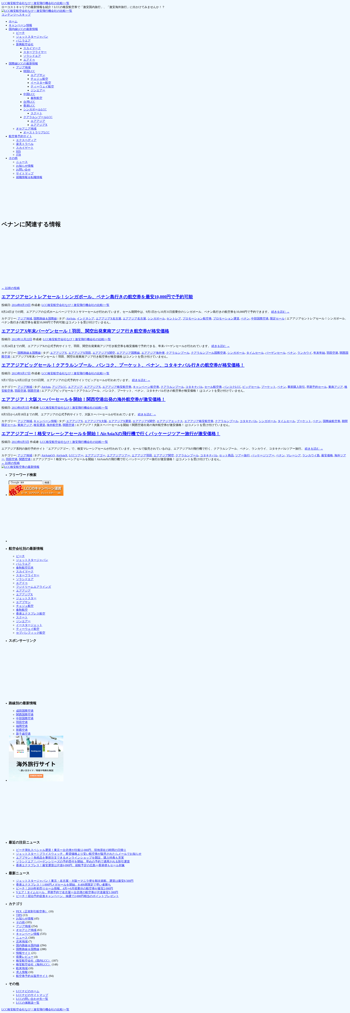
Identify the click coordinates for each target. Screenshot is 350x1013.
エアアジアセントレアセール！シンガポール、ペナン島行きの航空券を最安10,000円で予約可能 (97, 296)
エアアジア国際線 (128, 352)
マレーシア (293, 455)
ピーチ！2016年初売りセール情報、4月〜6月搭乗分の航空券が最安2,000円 (64, 888)
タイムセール (255, 352)
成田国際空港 (25, 710)
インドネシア (85, 318)
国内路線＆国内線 (27, 945)
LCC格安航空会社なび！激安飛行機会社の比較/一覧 (35, 3)
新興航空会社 (25, 44)
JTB (18, 154)
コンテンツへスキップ (16, 14)
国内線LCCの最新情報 (23, 29)
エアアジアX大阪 (95, 421)
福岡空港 (22, 726)
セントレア (173, 318)
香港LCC (29, 105)
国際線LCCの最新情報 (23, 63)
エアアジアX (39, 124)
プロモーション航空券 (197, 318)
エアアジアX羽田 (79, 352)
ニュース (22, 161)
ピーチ (20, 32)
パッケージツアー (263, 455)
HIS (18, 151)
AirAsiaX (61, 455)
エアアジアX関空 (103, 352)
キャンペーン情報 (20, 25)
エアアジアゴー (95, 455)
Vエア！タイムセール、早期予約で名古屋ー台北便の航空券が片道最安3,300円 (67, 892)
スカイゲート (25, 147)
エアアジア (38, 120)
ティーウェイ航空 (42, 86)
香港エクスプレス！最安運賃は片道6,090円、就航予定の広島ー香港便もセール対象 (70, 865)
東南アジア (335, 386)
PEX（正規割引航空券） (32, 911)
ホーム (13, 21)
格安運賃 (39, 424)
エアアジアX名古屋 (108, 318)
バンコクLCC (232, 386)
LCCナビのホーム (27, 991)
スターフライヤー (35, 52)
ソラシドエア (32, 55)
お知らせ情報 (25, 165)
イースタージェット (29, 625)
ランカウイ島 (311, 455)
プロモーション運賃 (226, 318)
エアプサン (38, 75)
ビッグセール (251, 386)
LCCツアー (76, 455)
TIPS (19, 915)
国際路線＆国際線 (45, 318)
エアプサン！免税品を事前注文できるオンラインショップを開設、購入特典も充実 (70, 857)
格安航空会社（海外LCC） (33, 964)
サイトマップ (25, 173)
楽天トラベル (25, 143)
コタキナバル (194, 386)
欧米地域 (22, 968)
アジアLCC (59, 386)
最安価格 (327, 455)
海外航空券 (54, 424)
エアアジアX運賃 (119, 421)
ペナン (245, 318)
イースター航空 (41, 82)
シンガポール (156, 318)
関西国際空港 (25, 714)
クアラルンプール (177, 352)
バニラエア (23, 40)
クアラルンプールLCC (37, 117)
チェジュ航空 (39, 78)
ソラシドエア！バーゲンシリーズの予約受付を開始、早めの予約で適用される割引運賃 (73, 861)
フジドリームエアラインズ (33, 586)
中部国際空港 (260, 318)
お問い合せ (23, 169)
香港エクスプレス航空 (30, 613)
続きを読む (280, 311)
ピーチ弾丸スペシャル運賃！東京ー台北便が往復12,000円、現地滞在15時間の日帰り (71, 850)
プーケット (268, 386)
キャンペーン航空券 (146, 386)
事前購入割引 (296, 386)
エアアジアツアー (118, 455)
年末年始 (319, 352)
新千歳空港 (23, 733)
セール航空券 (213, 386)
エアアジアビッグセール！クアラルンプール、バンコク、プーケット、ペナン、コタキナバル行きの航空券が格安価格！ (122, 365)
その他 (13, 158)
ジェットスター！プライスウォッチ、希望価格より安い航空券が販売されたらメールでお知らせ (78, 853)
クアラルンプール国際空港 (208, 352)
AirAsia (70, 318)
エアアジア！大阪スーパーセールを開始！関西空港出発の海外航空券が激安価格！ (83, 399)
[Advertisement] (67, 190)
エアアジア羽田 (142, 455)
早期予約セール (316, 386)
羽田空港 (332, 352)
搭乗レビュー (25, 956)
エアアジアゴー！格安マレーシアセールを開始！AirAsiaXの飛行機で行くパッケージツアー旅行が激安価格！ (110, 433)
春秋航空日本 (25, 567)
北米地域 (22, 941)
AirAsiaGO (48, 455)
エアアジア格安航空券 (116, 386)
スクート (36, 113)
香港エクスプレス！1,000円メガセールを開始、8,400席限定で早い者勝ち (63, 884)
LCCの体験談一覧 (27, 1002)
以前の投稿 (10, 288)
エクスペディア (26, 140)
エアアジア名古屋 (134, 318)
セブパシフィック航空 (30, 632)
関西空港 (33, 390)
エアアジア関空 (163, 455)
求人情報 (22, 972)
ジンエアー (38, 90)
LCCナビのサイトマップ (32, 995)
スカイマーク (32, 48)
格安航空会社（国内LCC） (33, 960)
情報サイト (23, 952)
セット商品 (226, 455)
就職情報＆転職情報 (29, 177)
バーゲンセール (275, 352)
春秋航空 (36, 98)
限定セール (277, 318)
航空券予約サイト (20, 136)
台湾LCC (29, 101)
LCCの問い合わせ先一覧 (32, 998)
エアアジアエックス (170, 421)
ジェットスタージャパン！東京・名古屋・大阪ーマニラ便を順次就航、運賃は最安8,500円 (74, 880)
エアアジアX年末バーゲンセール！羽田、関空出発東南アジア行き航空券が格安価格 (85, 331)
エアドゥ (29, 59)
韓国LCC (29, 71)
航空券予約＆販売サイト (32, 975)
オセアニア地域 (26, 128)
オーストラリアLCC (36, 132)
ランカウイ (304, 352)
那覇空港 (22, 729)
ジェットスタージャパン (32, 36)
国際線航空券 (331, 421)
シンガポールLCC (35, 109)
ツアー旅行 (242, 455)
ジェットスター (26, 598)
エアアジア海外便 (153, 352)
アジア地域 (23, 67)
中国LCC (29, 94)
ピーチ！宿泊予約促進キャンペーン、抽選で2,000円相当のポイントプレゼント (67, 896)
